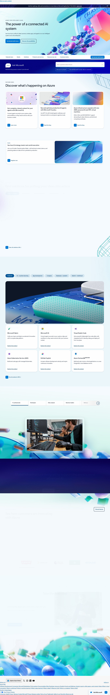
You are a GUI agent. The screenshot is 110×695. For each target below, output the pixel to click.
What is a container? (65, 688)
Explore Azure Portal (15, 680)
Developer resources (54, 686)
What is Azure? (4, 682)
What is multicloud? (12, 688)
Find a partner (34, 686)
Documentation (42, 686)
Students (62, 686)
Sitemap (16, 694)
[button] (22, 563)
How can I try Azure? (61, 69)
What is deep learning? (37, 688)
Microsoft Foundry (15, 543)
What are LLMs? (55, 688)
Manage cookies (36, 694)
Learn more (79, 6)
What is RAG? (74, 688)
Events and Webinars (70, 686)
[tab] (12, 185)
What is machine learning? (24, 688)
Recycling (63, 694)
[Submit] (102, 64)
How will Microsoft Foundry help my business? (80, 69)
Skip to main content (6, 1)
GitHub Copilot (28, 543)
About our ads (69, 694)
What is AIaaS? (47, 688)
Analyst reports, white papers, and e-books (87, 686)
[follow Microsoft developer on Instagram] (27, 681)
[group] (54, 534)
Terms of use (43, 694)
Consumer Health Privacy (6, 694)
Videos (100, 686)
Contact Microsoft (22, 694)
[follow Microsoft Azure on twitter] (24, 681)
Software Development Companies (9, 686)
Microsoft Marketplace (24, 686)
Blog (47, 686)
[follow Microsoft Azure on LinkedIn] (30, 681)
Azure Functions (40, 543)
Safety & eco (57, 694)
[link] (9, 57)
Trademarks (50, 694)
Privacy (30, 694)
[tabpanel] (54, 216)
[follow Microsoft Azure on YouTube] (34, 681)
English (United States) (6, 690)
